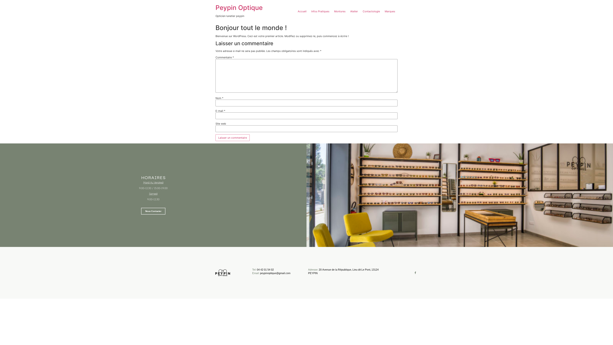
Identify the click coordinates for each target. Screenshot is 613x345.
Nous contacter (153, 211)
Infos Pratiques (320, 11)
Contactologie (371, 11)
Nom (219, 98)
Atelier (354, 11)
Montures (339, 11)
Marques (390, 11)
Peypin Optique (239, 8)
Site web (221, 123)
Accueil (302, 11)
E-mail (220, 111)
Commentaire (225, 57)
